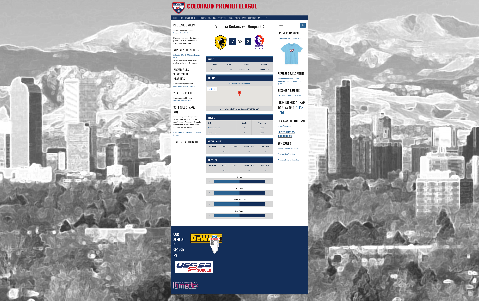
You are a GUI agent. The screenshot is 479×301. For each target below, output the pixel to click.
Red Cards (265, 147)
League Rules (190, 18)
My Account (262, 18)
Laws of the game (284, 126)
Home (175, 18)
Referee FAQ (222, 18)
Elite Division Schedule (286, 154)
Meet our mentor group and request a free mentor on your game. (289, 81)
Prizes (237, 18)
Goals (224, 147)
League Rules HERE (181, 33)
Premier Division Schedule (288, 148)
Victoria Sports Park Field (239, 83)
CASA (231, 18)
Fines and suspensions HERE (184, 86)
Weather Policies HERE (182, 100)
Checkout (252, 18)
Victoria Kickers (214, 128)
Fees (181, 18)
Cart (244, 18)
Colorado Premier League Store (290, 38)
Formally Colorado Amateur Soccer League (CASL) (289, 296)
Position (212, 147)
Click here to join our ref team (289, 95)
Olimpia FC (212, 133)
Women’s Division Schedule (288, 160)
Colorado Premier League (222, 5)
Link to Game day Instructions (286, 134)
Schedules (202, 18)
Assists (234, 147)
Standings (212, 18)
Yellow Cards (249, 147)
